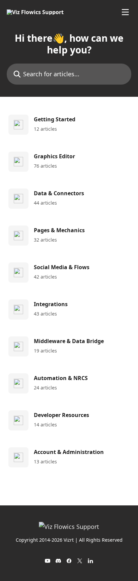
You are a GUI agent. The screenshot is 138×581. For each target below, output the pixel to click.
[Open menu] (125, 12)
